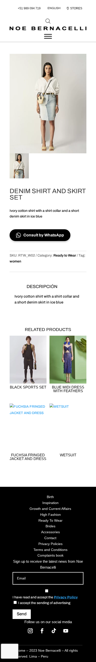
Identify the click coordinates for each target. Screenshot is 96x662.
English (54, 8)
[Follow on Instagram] (30, 631)
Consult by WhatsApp (43, 235)
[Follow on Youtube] (66, 631)
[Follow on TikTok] (54, 631)
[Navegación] (48, 36)
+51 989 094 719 (29, 8)
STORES (76, 8)
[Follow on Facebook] (42, 631)
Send (22, 614)
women (15, 261)
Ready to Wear (64, 255)
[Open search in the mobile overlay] (48, 21)
